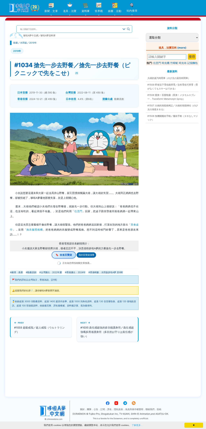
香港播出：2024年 (75, 272)
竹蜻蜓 (174, 63)
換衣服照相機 (34, 229)
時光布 (183, 63)
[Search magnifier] (128, 29)
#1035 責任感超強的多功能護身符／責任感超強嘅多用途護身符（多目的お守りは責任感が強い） (107, 332)
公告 (96, 409)
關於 (82, 409)
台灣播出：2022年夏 (51, 272)
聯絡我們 (149, 409)
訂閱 (102, 409)
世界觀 (99, 11)
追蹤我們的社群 (23, 290)
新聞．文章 (51, 11)
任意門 (78, 211)
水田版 (23, 42)
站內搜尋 (132, 10)
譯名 (109, 409)
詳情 (54, 279)
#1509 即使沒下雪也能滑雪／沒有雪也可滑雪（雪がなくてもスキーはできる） (172, 86)
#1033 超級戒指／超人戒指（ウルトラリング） (39, 329)
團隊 (89, 409)
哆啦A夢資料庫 (48, 35)
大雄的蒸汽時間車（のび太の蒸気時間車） (168, 78)
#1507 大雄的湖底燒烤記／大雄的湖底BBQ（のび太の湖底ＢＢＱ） (172, 107)
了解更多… (137, 425)
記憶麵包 (192, 63)
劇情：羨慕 (17, 272)
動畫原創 (31, 272)
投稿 (159, 409)
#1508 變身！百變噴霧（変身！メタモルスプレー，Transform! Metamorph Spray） (171, 97)
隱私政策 (118, 409)
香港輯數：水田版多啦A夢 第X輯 (106, 272)
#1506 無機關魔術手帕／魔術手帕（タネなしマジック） (172, 118)
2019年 (33, 42)
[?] (76, 72)
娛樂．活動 (115, 11)
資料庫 (86, 11)
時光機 (165, 63)
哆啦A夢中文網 (30, 35)
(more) (181, 47)
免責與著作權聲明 (134, 409)
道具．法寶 (70, 11)
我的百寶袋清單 (86, 254)
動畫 (15, 42)
